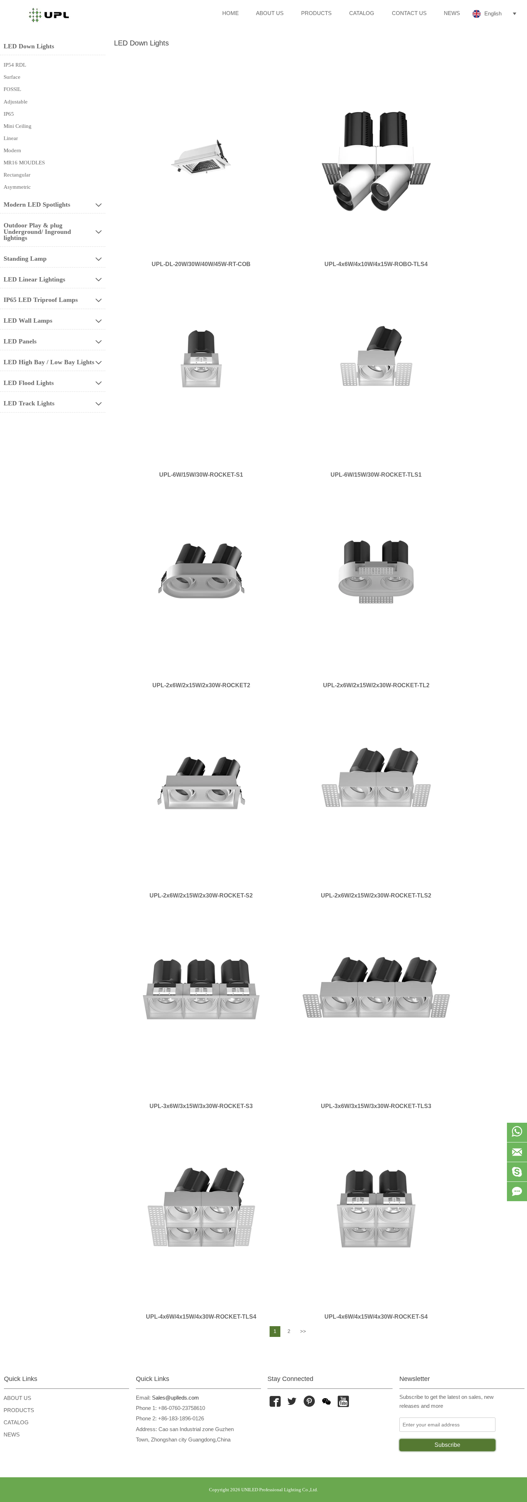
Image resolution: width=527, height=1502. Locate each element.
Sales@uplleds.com (175, 1398)
